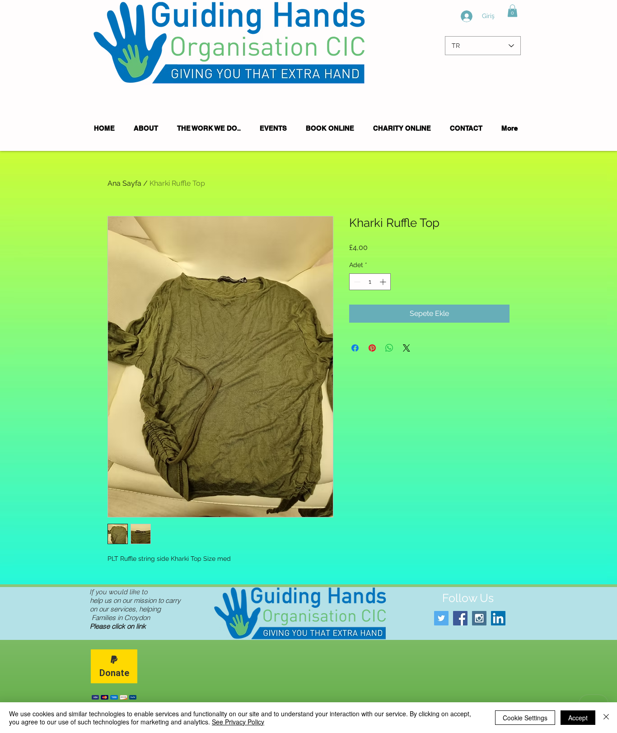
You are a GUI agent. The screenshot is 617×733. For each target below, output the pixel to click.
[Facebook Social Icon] (460, 618)
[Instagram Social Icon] (479, 618)
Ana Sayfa (124, 183)
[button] (512, 11)
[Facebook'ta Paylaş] (355, 348)
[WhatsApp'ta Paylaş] (389, 348)
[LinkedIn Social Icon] (498, 618)
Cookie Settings (525, 717)
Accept (578, 717)
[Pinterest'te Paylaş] (372, 348)
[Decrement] (356, 282)
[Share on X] (406, 348)
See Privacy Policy (238, 721)
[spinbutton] (370, 282)
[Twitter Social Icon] (441, 618)
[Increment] (383, 282)
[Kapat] (606, 718)
